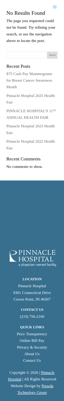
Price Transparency (32, 334)
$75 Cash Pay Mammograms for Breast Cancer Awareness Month (29, 80)
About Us (32, 354)
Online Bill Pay (32, 340)
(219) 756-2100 (32, 316)
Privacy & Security (32, 347)
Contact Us (32, 360)
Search (52, 55)
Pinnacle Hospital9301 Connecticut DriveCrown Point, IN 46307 (32, 292)
